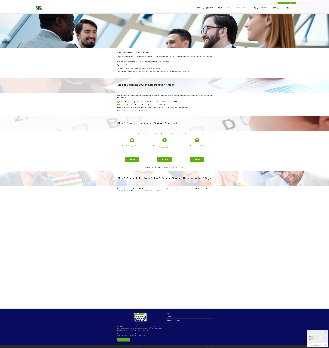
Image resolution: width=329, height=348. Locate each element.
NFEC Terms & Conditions (173, 320)
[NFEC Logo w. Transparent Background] (39, 6)
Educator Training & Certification (132, 146)
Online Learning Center (197, 146)
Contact (169, 316)
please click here (141, 190)
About (168, 313)
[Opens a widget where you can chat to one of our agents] (317, 338)
